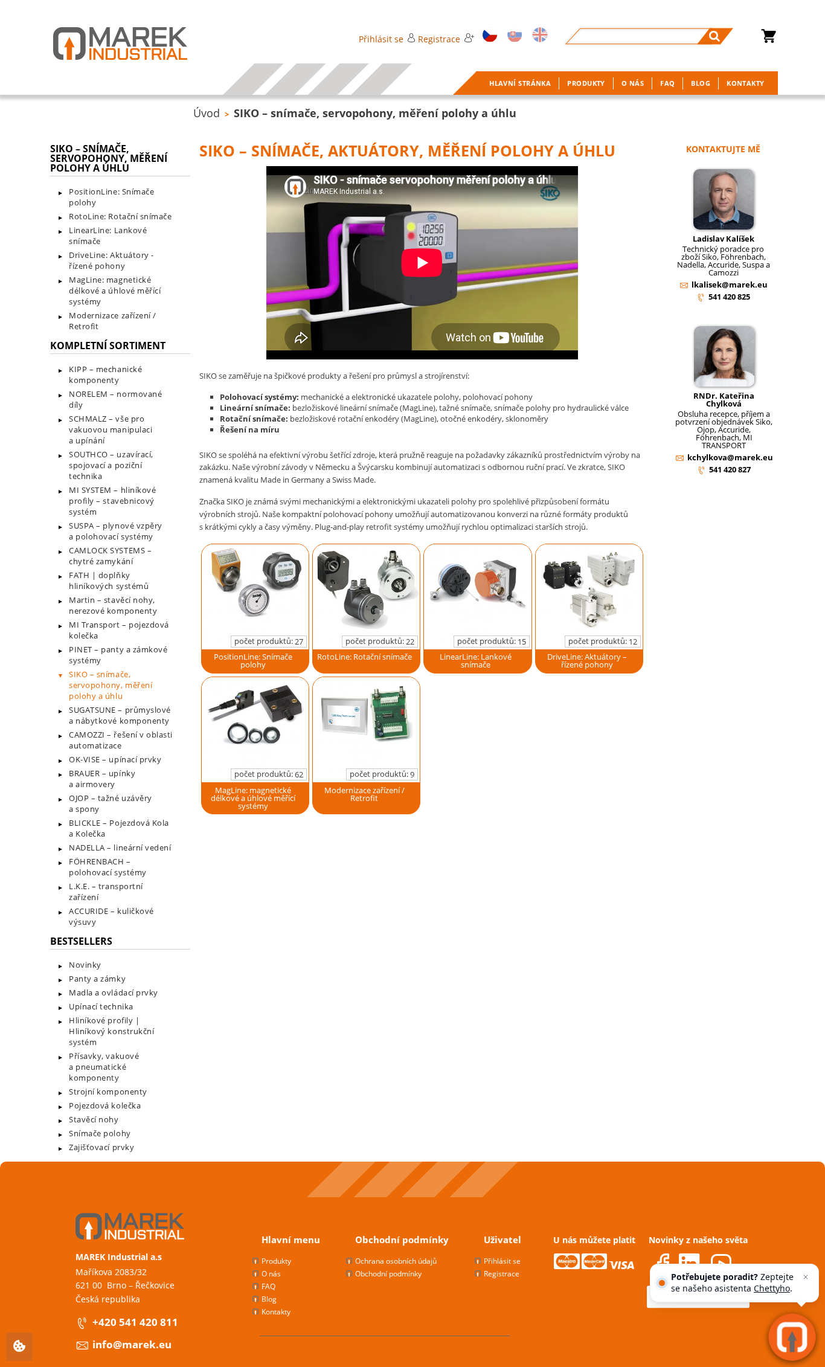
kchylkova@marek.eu (730, 457)
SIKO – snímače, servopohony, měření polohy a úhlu (375, 113)
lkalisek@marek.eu (730, 284)
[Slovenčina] (513, 36)
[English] (538, 36)
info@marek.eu (132, 1344)
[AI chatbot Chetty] (792, 1337)
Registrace (439, 39)
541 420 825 (729, 296)
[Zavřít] (806, 1277)
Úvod (206, 113)
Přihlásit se (381, 39)
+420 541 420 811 (135, 1322)
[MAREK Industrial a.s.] (108, 43)
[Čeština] (488, 36)
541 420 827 (730, 469)
